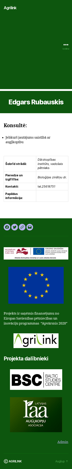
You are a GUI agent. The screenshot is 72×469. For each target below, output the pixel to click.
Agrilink (10, 8)
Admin (62, 442)
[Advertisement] (36, 53)
